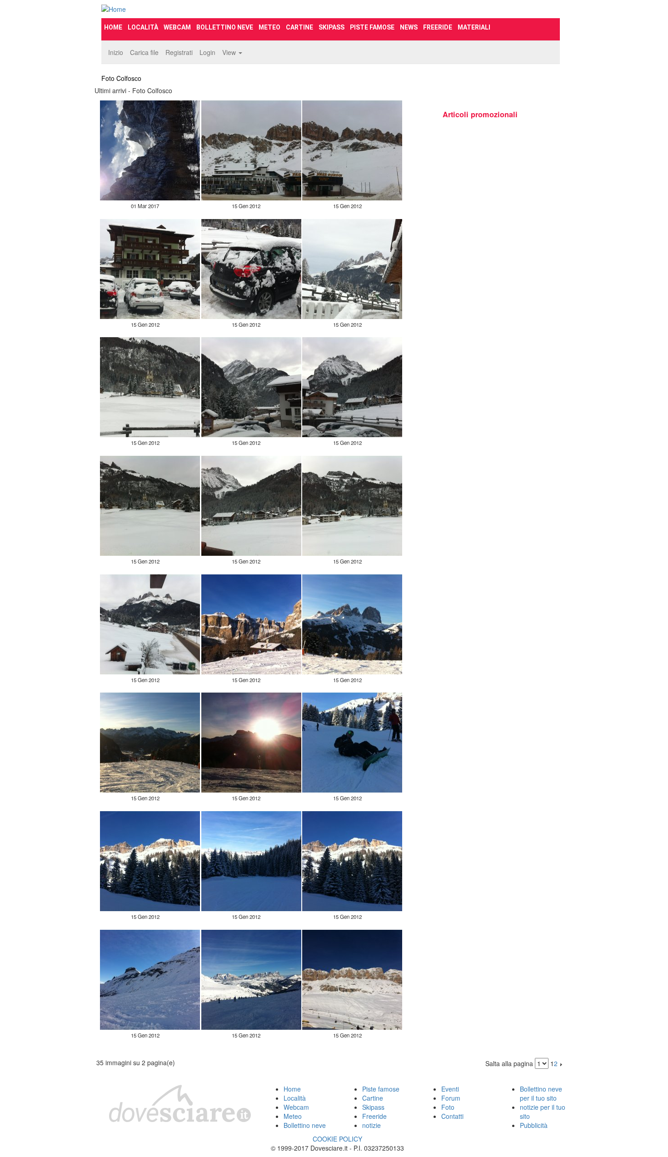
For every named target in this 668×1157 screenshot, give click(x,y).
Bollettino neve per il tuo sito (541, 1093)
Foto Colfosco (121, 78)
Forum (450, 1097)
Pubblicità (534, 1125)
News (409, 27)
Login (207, 52)
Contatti (452, 1116)
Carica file (144, 52)
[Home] (173, 9)
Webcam (177, 27)
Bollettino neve (224, 27)
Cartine (299, 27)
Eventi (450, 1088)
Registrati (179, 52)
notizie (371, 1125)
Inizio (115, 52)
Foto (447, 1107)
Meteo (269, 27)
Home (113, 27)
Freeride (437, 27)
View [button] (230, 52)
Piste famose (372, 27)
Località (143, 27)
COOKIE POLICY (337, 1138)
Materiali (474, 27)
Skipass (331, 27)
